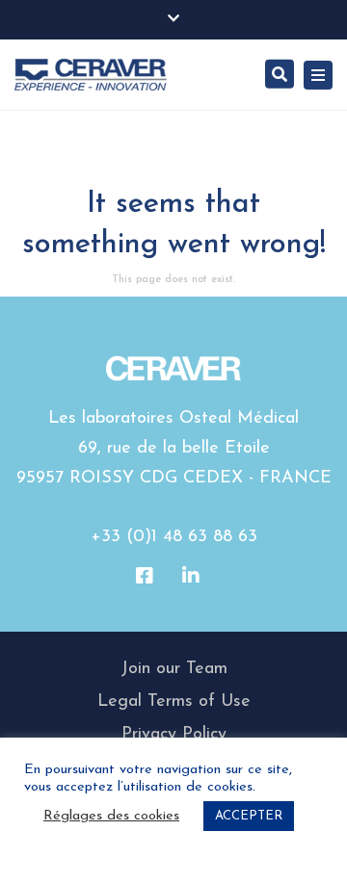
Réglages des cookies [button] (111, 816)
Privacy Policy (174, 734)
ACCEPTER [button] (248, 816)
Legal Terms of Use (174, 702)
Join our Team (173, 669)
